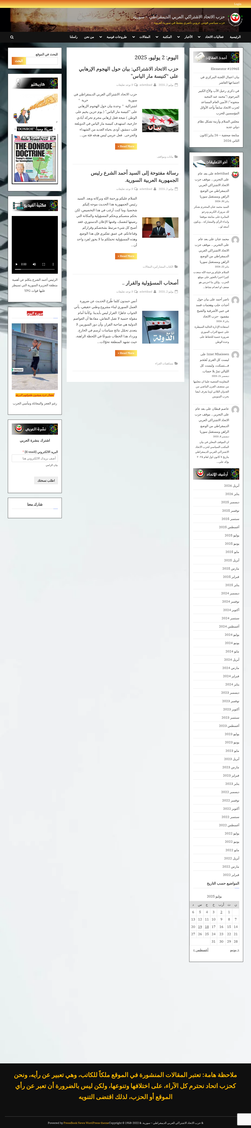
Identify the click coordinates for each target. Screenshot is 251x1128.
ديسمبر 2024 (230, 593)
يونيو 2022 (232, 841)
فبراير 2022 (231, 875)
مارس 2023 (230, 767)
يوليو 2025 (232, 535)
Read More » (124, 147)
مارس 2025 (230, 568)
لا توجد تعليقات (124, 85)
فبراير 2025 (231, 577)
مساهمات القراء (164, 363)
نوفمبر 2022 (230, 800)
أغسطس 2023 (229, 726)
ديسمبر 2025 (230, 502)
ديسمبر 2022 (230, 792)
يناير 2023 (232, 783)
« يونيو (234, 950)
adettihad (146, 85)
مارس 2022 (230, 866)
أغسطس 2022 (229, 825)
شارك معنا (35, 504)
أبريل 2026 (231, 485)
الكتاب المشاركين (163, 266)
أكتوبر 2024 (231, 610)
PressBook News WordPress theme (86, 1123)
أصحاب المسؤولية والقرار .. (150, 283)
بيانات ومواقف (165, 156)
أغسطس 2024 (229, 626)
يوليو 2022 (232, 833)
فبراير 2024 (231, 676)
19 (200, 927)
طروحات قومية (117, 37)
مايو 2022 (232, 850)
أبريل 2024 (231, 659)
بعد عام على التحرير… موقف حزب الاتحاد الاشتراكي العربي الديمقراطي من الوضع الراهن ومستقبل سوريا (212, 184)
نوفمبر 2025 (230, 510)
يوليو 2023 (232, 734)
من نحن (89, 37)
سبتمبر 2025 (230, 519)
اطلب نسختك (46, 480)
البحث (19, 61)
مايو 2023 (232, 750)
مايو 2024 (232, 651)
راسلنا (74, 37)
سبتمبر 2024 (230, 618)
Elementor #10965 (225, 69)
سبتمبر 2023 (230, 717)
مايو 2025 (232, 552)
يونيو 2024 (232, 643)
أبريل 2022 (231, 858)
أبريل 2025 (231, 560)
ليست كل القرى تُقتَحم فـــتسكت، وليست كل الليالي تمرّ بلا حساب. (214, 365)
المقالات (144, 37)
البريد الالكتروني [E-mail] (40, 452)
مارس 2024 (230, 668)
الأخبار (189, 37)
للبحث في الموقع (47, 54)
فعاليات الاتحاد (214, 37)
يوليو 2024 (232, 634)
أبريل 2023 (231, 759)
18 (207, 927)
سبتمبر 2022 (230, 817)
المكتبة (167, 37)
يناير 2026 (232, 494)
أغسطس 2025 (229, 527)
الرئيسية (235, 37)
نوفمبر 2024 (230, 601)
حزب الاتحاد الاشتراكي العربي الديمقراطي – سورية (179, 16)
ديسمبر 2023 (230, 692)
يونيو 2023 (232, 742)
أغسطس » (200, 950)
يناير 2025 (232, 585)
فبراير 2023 (231, 775)
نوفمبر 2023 (230, 701)
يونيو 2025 (232, 543)
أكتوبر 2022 (231, 808)
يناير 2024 (232, 684)
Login (237, 4)
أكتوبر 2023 (231, 709)
